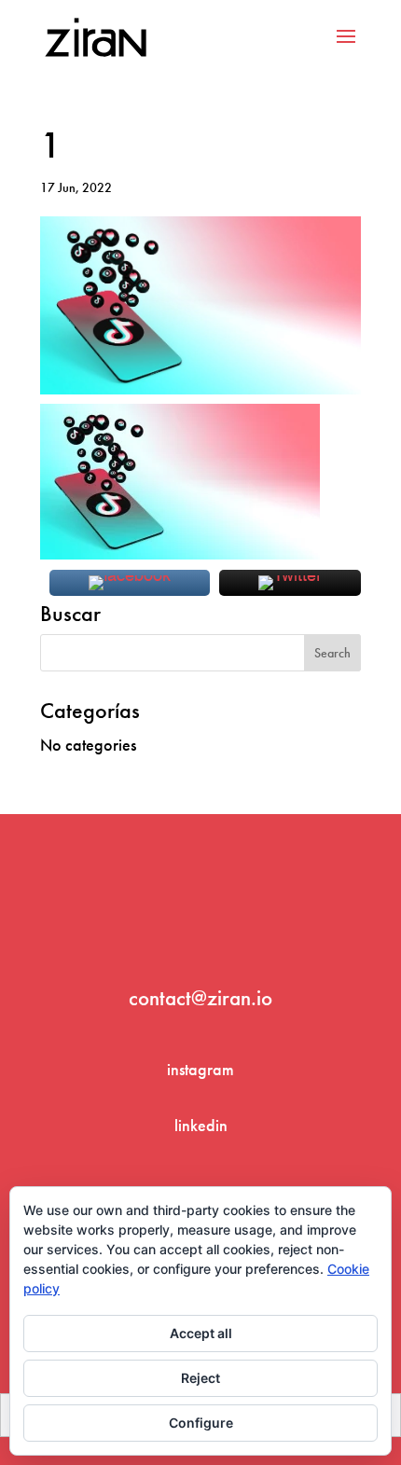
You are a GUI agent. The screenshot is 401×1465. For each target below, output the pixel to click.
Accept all (201, 1333)
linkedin (201, 1125)
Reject (200, 1378)
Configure (201, 1422)
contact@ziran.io (200, 998)
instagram (200, 1069)
